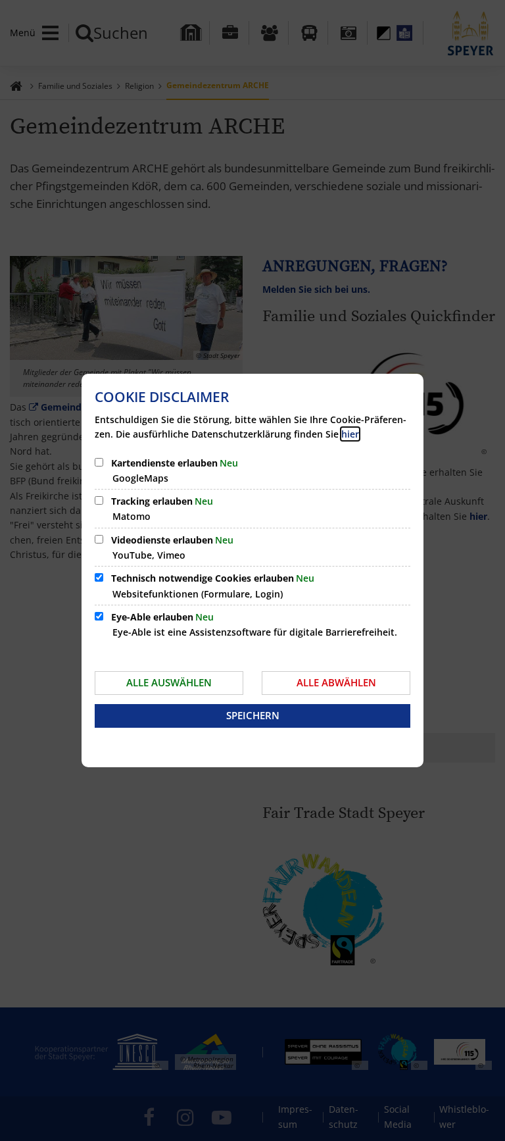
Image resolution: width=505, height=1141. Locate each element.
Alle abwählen (336, 682)
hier (350, 434)
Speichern (252, 715)
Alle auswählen (169, 682)
